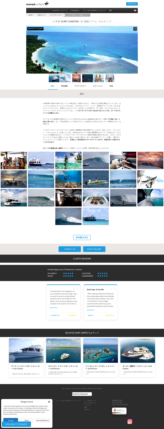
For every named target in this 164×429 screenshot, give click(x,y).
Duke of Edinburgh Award (120, 404)
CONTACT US (69, 249)
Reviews (86, 409)
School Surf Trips (117, 402)
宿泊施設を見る (82, 237)
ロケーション (98, 86)
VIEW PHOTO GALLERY (35, 29)
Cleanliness (87, 276)
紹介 (52, 86)
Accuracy (52, 273)
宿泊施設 (64, 86)
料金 (111, 86)
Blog (85, 407)
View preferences (42, 420)
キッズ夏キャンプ (90, 400)
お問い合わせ (132, 4)
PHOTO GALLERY (94, 249)
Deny (27, 420)
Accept (10, 420)
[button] (49, 402)
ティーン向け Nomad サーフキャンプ (68, 400)
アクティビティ (80, 86)
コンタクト (87, 405)
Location (86, 273)
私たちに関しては (90, 403)
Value (50, 276)
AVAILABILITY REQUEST (17, 424)
